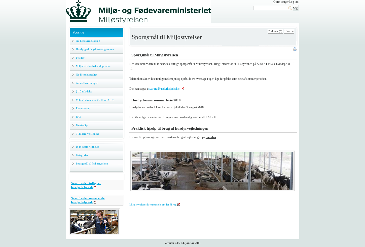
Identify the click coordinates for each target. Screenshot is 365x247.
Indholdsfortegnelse (87, 146)
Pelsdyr (80, 57)
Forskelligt (82, 125)
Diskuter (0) (275, 31)
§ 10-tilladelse (84, 91)
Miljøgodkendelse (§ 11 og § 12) (95, 99)
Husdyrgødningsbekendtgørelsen (95, 49)
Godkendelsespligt (86, 74)
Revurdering (83, 108)
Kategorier (82, 155)
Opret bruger (281, 1)
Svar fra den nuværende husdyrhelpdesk (88, 200)
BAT (78, 116)
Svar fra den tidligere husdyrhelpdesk (86, 185)
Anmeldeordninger (87, 83)
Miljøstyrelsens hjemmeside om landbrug (153, 204)
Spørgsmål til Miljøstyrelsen (92, 163)
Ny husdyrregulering (88, 40)
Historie (289, 31)
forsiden (211, 137)
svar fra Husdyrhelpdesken (164, 88)
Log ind (293, 1)
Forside (78, 32)
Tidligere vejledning (87, 133)
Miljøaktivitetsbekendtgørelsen (93, 66)
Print (295, 49)
